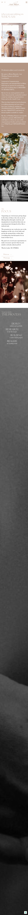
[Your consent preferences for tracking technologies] (25, 912)
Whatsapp (6, 258)
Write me (6, 254)
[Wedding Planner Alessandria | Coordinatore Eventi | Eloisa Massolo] (14, 4)
